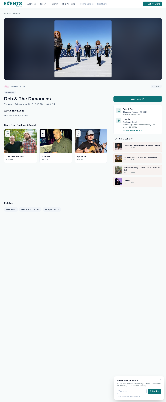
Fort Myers (102, 4)
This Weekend (68, 4)
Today (43, 4)
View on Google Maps (131, 130)
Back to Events (13, 13)
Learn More (136, 99)
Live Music (11, 209)
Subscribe (154, 391)
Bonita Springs (87, 4)
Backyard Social (52, 209)
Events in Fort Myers (30, 209)
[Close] (160, 379)
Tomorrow (53, 4)
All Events (31, 4)
